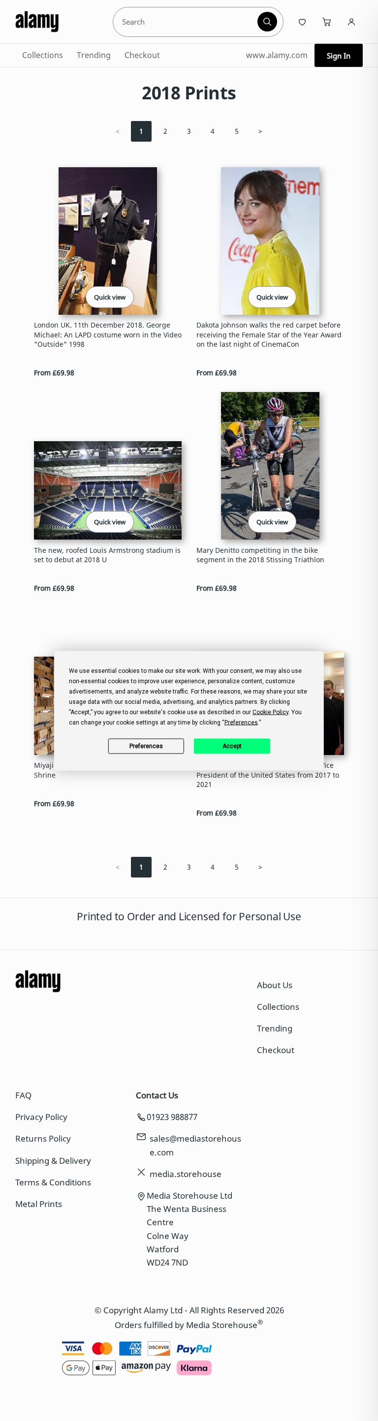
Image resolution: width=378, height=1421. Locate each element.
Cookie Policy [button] (270, 711)
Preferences (146, 746)
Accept (232, 746)
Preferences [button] (241, 722)
